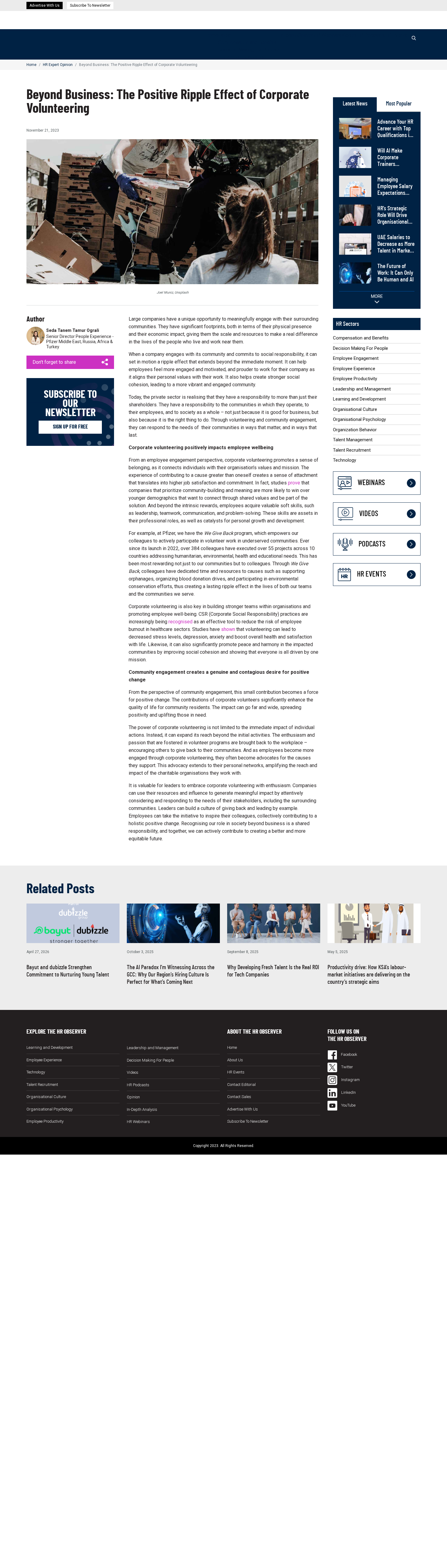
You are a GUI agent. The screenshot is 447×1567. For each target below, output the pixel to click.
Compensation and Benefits (247, 42)
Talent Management (352, 440)
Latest (225, 35)
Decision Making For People (248, 50)
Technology (344, 460)
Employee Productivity (355, 378)
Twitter (346, 1067)
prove (294, 483)
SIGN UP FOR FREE (70, 427)
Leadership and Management (362, 389)
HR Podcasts (371, 35)
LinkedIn (348, 1092)
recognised (180, 622)
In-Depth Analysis (142, 1109)
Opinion (306, 35)
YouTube (347, 1105)
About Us (235, 1059)
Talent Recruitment (352, 450)
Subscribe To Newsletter (90, 5)
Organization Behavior (355, 429)
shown (228, 629)
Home (211, 35)
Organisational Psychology (359, 419)
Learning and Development (359, 399)
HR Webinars (327, 35)
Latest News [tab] (355, 104)
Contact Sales (239, 1096)
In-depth (289, 35)
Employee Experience (354, 368)
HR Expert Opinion (58, 65)
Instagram (350, 1079)
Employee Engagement (242, 57)
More (377, 296)
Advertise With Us (44, 5)
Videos (349, 35)
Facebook (348, 1054)
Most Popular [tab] (399, 104)
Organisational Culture (355, 409)
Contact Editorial (241, 1084)
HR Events (396, 35)
